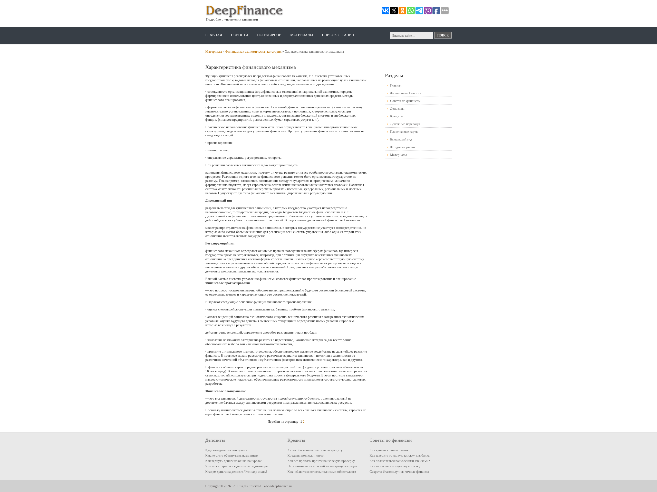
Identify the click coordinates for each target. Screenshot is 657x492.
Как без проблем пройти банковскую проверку (321, 461)
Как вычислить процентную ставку (395, 466)
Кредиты (396, 116)
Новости (239, 35)
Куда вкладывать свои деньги (226, 450)
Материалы (301, 35)
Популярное (269, 35)
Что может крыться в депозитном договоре (236, 466)
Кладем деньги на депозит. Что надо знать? (236, 472)
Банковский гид (401, 139)
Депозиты (397, 108)
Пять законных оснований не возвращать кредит (322, 466)
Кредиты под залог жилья (305, 455)
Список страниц (338, 35)
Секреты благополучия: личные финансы (399, 472)
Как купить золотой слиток (389, 450)
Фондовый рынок (403, 147)
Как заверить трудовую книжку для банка (400, 455)
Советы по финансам (405, 101)
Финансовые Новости (405, 93)
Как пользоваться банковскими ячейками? (400, 461)
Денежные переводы (405, 124)
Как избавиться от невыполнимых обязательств (321, 472)
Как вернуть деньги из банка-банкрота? (233, 461)
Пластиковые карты (404, 132)
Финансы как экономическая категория (253, 51)
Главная (213, 35)
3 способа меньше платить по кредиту (315, 450)
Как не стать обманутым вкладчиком (231, 455)
